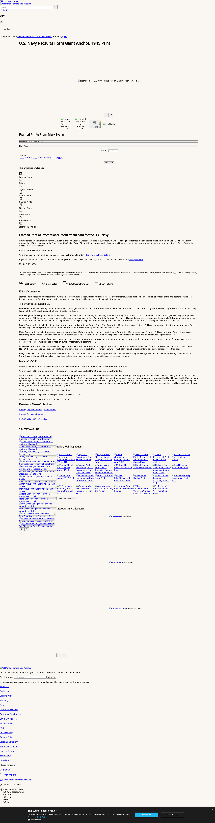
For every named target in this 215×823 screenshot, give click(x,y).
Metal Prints (5, 755)
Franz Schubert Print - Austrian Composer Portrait (33, 500)
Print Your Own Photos (10, 714)
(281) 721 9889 (10, 775)
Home (22, 409)
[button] (79, 819)
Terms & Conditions (9, 746)
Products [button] (56, 36)
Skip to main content (9, 1)
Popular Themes (34, 409)
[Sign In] (6, 11)
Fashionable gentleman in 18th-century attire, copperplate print (37, 472)
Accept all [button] (146, 815)
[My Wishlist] (1, 11)
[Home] (15, 3)
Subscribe (51, 677)
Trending (44, 36)
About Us (4, 686)
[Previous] (106, 115)
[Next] (111, 115)
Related (39, 414)
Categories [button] (5, 36)
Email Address (7, 677)
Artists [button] (13, 36)
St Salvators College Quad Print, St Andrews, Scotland (35, 447)
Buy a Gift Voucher (8, 719)
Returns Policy (6, 737)
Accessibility (6, 723)
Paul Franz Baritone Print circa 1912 (36, 516)
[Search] (55, 7)
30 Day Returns (136, 259)
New (50, 36)
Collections (22, 36)
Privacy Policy (6, 732)
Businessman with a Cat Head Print (35, 521)
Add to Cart (109, 163)
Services (31, 419)
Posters (30, 414)
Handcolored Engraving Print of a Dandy (37, 481)
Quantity (104, 150)
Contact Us (5, 769)
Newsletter (5, 760)
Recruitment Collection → (66, 498)
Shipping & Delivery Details (97, 255)
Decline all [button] (172, 815)
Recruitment (50, 409)
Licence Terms (7, 751)
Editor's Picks (33, 36)
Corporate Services (9, 709)
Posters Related (133, 608)
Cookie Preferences (8, 765)
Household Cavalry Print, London (34, 439)
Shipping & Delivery (9, 742)
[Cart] (4, 11)
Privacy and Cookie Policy (37, 817)
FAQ (2, 728)
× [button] (212, 810)
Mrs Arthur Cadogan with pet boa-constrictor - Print (35, 509)
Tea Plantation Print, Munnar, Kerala (35, 526)
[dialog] (107, 815)
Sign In (64, 36)
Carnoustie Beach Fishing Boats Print (36, 464)
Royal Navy (42, 419)
